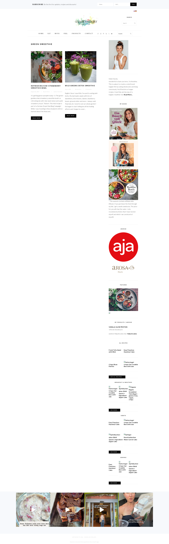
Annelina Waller (86, 20)
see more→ (114, 410)
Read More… (128, 95)
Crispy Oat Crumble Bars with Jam (131, 365)
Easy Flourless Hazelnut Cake (129, 351)
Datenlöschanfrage (92, 542)
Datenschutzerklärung (77, 542)
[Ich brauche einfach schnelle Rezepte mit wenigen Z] (67, 510)
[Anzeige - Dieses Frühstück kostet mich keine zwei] (33, 510)
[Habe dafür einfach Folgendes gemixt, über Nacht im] (136, 510)
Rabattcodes (132, 334)
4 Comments (88, 89)
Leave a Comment (58, 91)
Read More (36, 118)
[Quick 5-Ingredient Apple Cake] (123, 391)
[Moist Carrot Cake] (131, 437)
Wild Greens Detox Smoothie (80, 86)
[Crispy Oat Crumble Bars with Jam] (129, 362)
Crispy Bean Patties (113, 365)
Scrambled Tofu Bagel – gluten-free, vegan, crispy (133, 395)
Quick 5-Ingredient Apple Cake (123, 395)
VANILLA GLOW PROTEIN (118, 327)
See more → (115, 452)
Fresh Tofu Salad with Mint (115, 351)
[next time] (101, 510)
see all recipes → (117, 377)
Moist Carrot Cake (130, 439)
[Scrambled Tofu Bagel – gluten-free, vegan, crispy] (133, 390)
